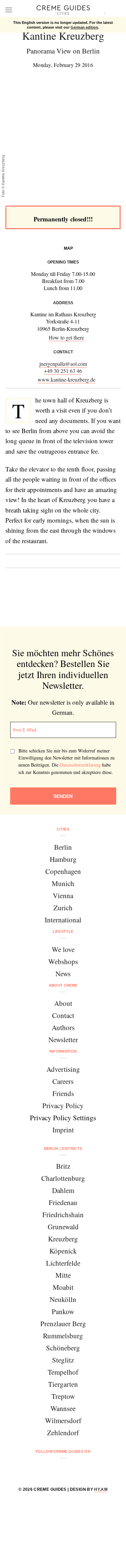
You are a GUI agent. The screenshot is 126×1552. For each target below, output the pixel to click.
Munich (63, 883)
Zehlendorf (63, 1432)
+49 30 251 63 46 (63, 370)
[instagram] (54, 1469)
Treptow (63, 1396)
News (63, 973)
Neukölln (63, 1299)
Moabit (63, 1287)
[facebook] (37, 1469)
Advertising (63, 1069)
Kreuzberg (63, 1238)
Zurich (63, 907)
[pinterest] (72, 1469)
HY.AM (101, 1489)
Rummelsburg (63, 1335)
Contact (63, 1015)
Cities (63, 829)
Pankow (63, 1311)
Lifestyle (63, 931)
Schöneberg (63, 1347)
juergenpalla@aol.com (63, 363)
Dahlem (63, 1190)
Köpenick (63, 1251)
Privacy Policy (63, 1105)
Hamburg (63, 859)
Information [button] (63, 1051)
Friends (63, 1093)
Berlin (63, 847)
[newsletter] (89, 1469)
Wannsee (63, 1408)
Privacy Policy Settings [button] (63, 1117)
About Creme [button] (63, 985)
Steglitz (63, 1360)
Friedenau (63, 1202)
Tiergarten (63, 1384)
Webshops (63, 961)
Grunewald (63, 1226)
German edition (84, 27)
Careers (63, 1081)
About (63, 1003)
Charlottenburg (63, 1178)
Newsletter (63, 1039)
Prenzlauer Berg (63, 1323)
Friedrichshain (63, 1214)
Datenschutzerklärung (80, 765)
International (63, 919)
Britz (63, 1166)
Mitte (63, 1275)
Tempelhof (63, 1372)
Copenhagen (63, 871)
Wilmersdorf (63, 1420)
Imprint (63, 1129)
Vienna (63, 895)
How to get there (66, 337)
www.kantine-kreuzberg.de (66, 379)
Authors (63, 1027)
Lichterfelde (63, 1263)
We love (63, 949)
